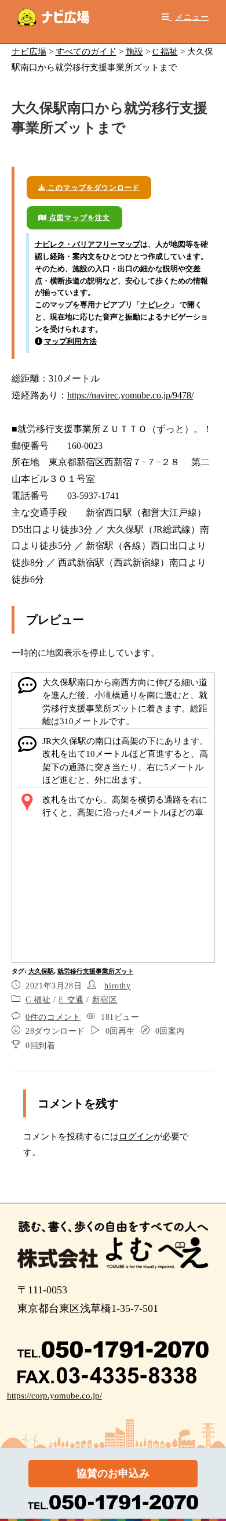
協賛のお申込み (113, 1473)
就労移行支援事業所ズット (95, 971)
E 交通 (71, 999)
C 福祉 (37, 999)
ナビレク (155, 304)
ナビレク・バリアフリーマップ (87, 244)
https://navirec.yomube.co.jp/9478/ (130, 395)
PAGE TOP (209, 1465)
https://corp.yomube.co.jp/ (54, 1395)
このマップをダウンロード (93, 188)
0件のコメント (53, 1017)
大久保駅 (41, 971)
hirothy (117, 985)
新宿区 (105, 999)
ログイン (136, 1136)
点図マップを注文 (79, 218)
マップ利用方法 (70, 341)
